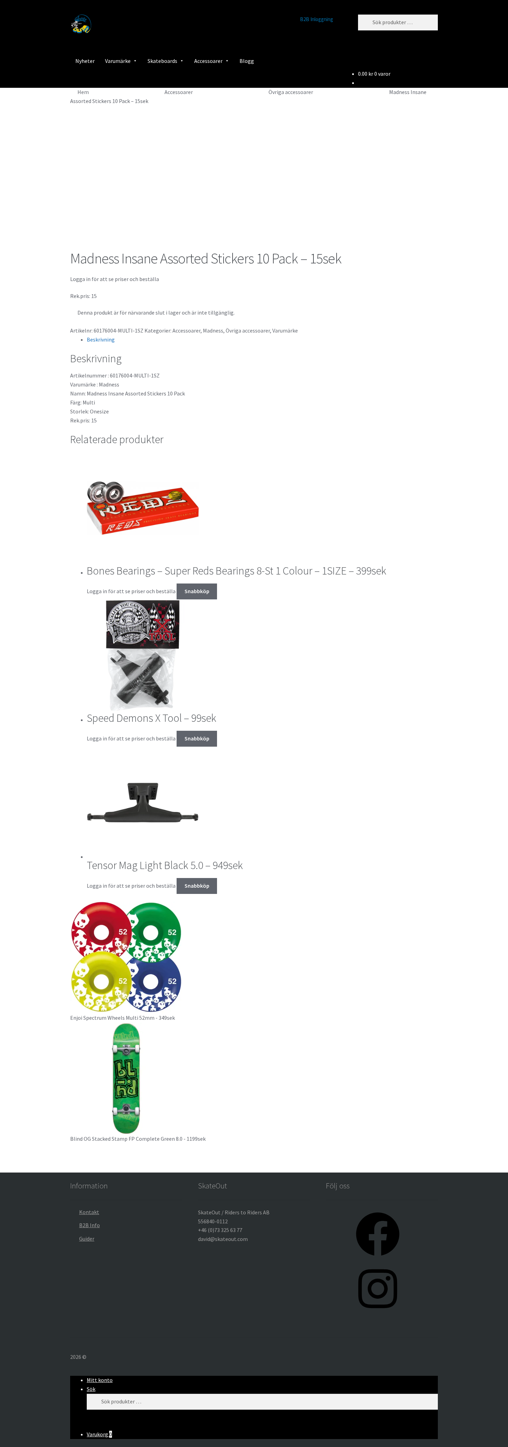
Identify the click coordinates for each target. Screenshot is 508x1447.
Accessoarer (208, 60)
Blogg (246, 60)
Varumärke (118, 60)
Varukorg (99, 1434)
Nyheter (85, 60)
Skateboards (162, 60)
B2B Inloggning (316, 19)
